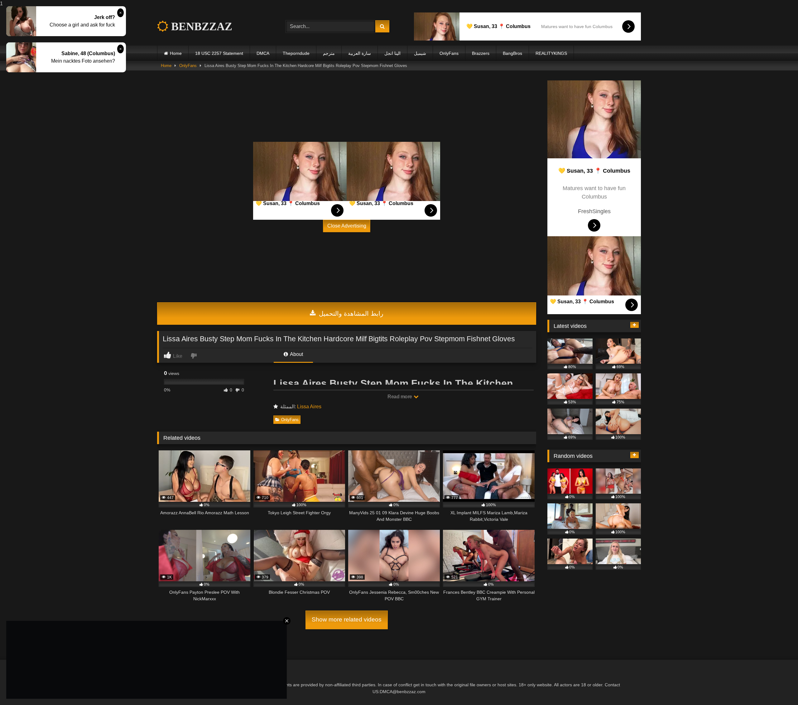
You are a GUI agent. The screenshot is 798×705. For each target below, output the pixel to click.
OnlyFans (449, 53)
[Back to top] (779, 688)
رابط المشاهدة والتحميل (350, 313)
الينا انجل (392, 53)
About (296, 354)
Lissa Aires (309, 406)
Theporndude (296, 53)
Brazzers (480, 53)
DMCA (263, 53)
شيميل (420, 53)
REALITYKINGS (551, 53)
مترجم (329, 53)
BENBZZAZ (200, 26)
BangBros (512, 53)
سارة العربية (359, 53)
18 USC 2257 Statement (219, 53)
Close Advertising (346, 225)
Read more (400, 396)
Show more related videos (347, 619)
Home (176, 53)
